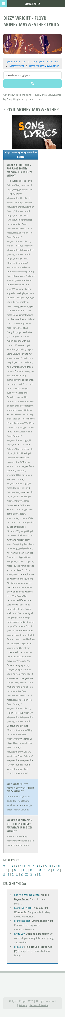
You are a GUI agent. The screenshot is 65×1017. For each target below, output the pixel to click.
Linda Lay (19, 933)
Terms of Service (39, 1005)
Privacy (23, 1005)
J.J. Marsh (19, 946)
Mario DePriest (22, 907)
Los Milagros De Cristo (27, 894)
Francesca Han (22, 920)
